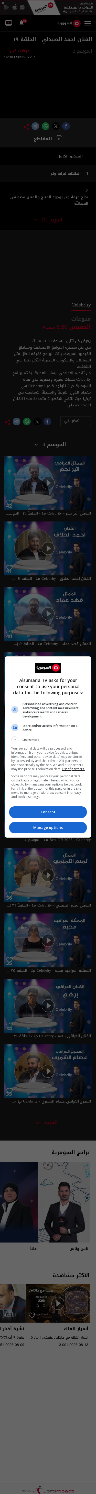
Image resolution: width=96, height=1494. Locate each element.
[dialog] (48, 747)
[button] (48, 739)
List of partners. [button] (73, 769)
